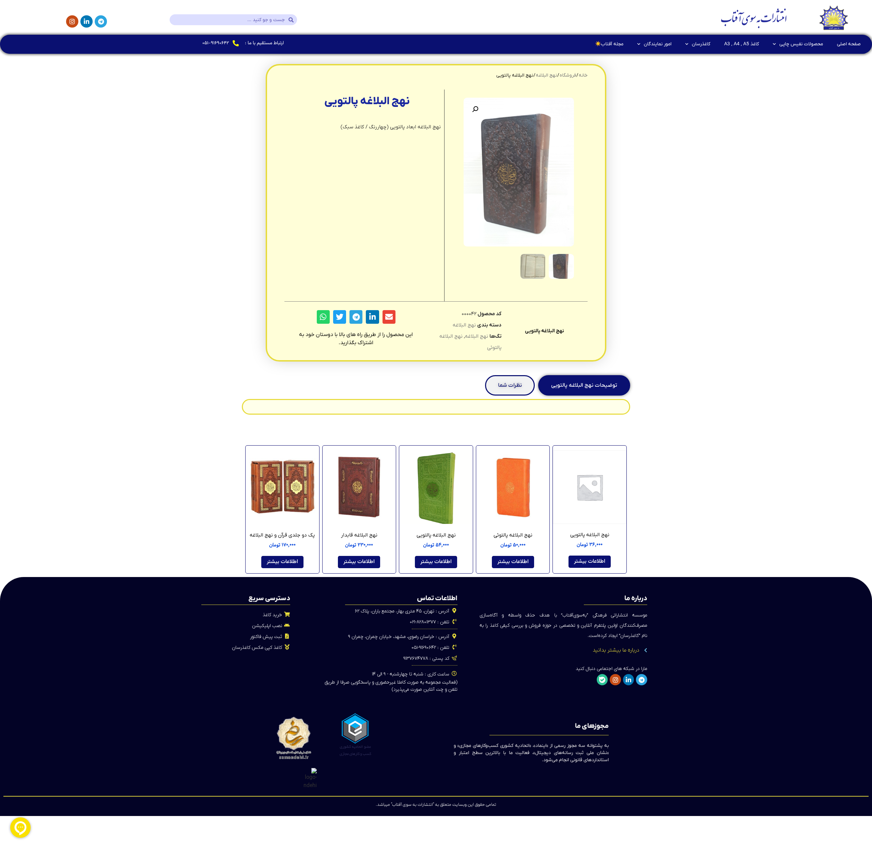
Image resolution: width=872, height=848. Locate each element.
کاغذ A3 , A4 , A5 (741, 44)
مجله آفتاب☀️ (609, 44)
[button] (475, 109)
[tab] (584, 385)
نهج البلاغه (546, 75)
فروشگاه (568, 75)
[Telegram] (101, 21)
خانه (583, 75)
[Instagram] (72, 21)
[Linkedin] (86, 21)
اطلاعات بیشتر (589, 561)
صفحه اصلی (849, 44)
